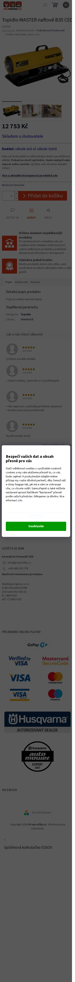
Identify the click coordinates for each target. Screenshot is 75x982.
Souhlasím (36, 526)
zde (20, 500)
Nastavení (36, 515)
